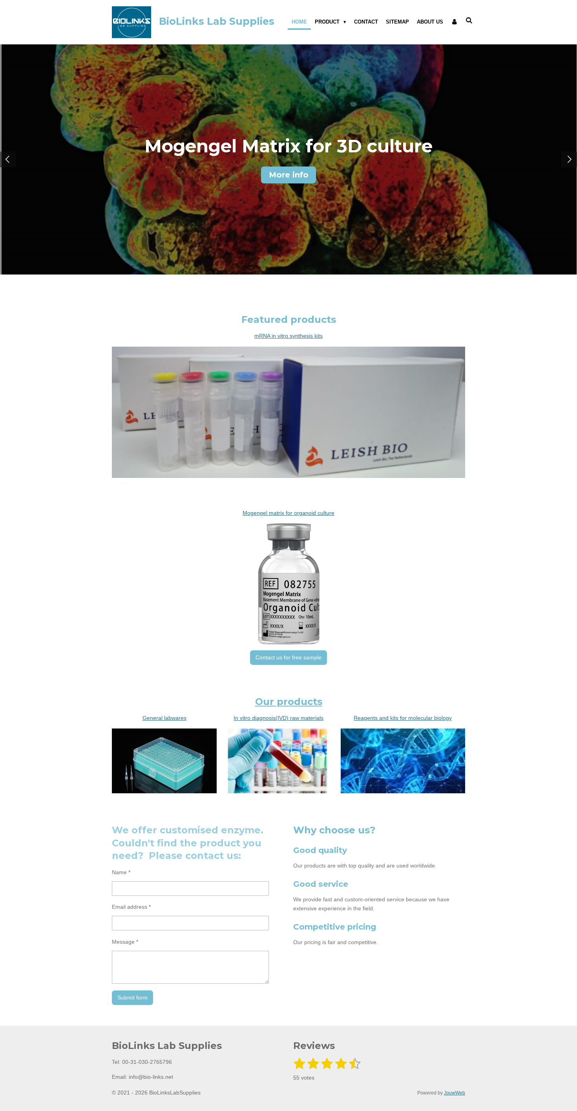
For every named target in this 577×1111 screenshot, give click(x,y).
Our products (288, 701)
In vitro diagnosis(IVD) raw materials (278, 718)
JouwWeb (454, 1092)
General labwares (164, 718)
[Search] (469, 21)
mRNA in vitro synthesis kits (288, 336)
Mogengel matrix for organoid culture (288, 513)
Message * (125, 942)
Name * (121, 872)
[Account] (454, 22)
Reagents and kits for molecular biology (403, 718)
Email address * (131, 907)
